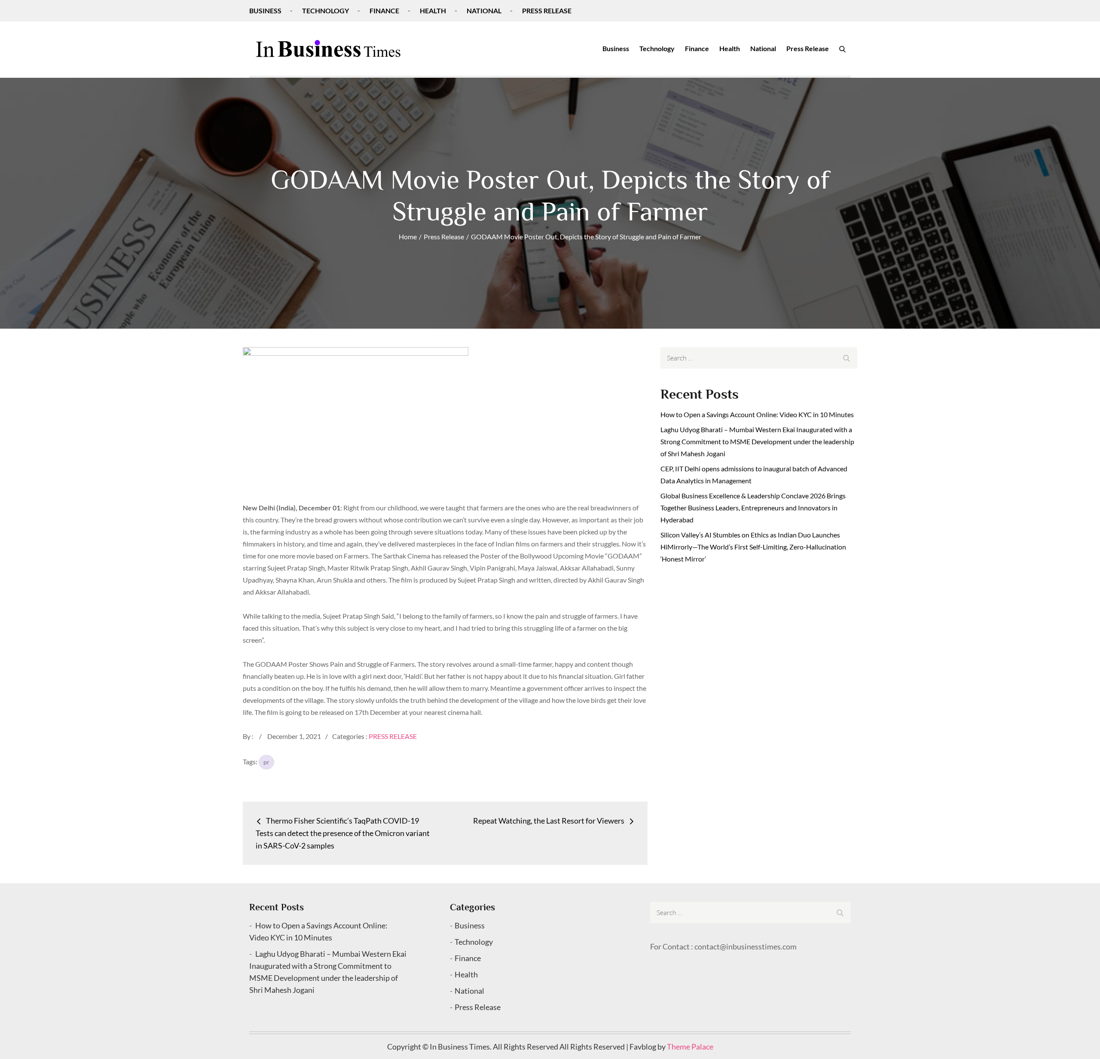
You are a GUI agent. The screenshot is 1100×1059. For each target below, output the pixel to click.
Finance (384, 10)
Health (433, 10)
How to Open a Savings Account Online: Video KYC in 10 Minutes (757, 414)
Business (265, 10)
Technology (325, 10)
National (484, 10)
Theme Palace (690, 1046)
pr (266, 762)
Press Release (546, 10)
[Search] (842, 48)
